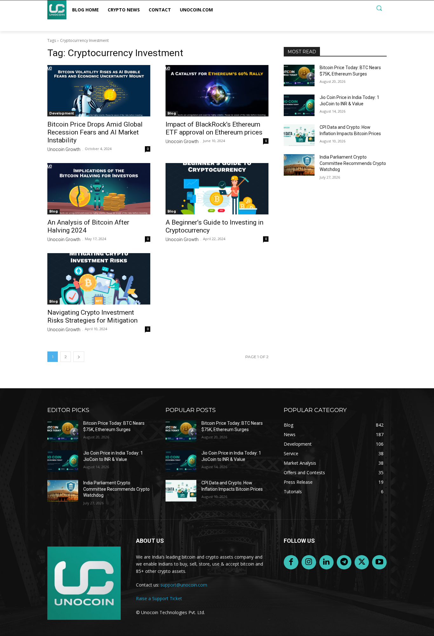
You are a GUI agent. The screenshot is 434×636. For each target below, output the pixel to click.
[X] (362, 562)
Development (61, 113)
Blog (171, 113)
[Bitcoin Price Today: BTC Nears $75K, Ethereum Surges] (299, 75)
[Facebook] (291, 562)
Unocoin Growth (63, 149)
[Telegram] (344, 562)
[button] (379, 8)
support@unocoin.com (183, 585)
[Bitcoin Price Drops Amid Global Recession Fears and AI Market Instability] (98, 90)
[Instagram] (309, 562)
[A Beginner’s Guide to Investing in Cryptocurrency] (217, 188)
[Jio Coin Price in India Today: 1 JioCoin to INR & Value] (299, 105)
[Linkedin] (326, 562)
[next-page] (78, 356)
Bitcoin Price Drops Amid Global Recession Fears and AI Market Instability (95, 132)
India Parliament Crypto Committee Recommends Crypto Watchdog (353, 163)
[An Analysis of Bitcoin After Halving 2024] (98, 188)
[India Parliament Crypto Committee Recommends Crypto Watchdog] (299, 165)
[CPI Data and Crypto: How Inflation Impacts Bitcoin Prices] (299, 135)
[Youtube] (379, 562)
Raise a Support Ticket (159, 598)
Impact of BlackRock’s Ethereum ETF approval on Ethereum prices (214, 128)
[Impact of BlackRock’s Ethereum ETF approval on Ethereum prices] (217, 90)
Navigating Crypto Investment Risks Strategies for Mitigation (92, 316)
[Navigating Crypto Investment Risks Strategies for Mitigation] (98, 279)
